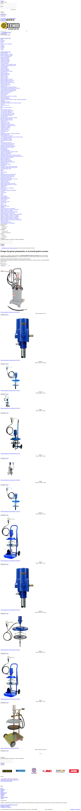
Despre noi (3, 40)
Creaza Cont (3, 15)
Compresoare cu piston (5, 122)
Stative (2, 141)
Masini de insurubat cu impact (6, 54)
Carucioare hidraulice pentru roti (7, 144)
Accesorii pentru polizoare (6, 109)
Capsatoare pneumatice (5, 60)
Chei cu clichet (3, 195)
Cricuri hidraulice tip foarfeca (6, 140)
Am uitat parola (3, 13)
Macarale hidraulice (4, 149)
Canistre (2, 173)
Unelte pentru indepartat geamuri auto (8, 65)
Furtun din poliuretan (5, 97)
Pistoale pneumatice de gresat (6, 81)
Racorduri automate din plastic (7, 118)
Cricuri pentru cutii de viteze (6, 142)
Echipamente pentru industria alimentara (9, 87)
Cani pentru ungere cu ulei (6, 168)
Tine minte (13, 9)
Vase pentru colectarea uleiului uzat (8, 176)
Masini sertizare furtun (5, 134)
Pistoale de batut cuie (5, 62)
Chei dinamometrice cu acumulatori (8, 223)
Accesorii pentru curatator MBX (7, 110)
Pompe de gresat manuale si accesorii (8, 183)
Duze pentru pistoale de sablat (6, 115)
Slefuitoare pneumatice (5, 74)
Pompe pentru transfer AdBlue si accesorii (9, 178)
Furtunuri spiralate (4, 93)
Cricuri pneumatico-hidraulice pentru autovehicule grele (12, 136)
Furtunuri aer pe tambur (5, 92)
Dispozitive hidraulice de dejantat (7, 147)
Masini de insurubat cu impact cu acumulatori (10, 209)
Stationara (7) (4, 226)
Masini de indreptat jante (5, 159)
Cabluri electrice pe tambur (6, 222)
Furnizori (2, 47)
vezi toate (2, 245)
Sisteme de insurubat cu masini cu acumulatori (10, 216)
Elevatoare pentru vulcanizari (6, 160)
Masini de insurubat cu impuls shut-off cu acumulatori (11, 214)
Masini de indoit (4, 85)
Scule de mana (3, 189)
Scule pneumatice (4, 53)
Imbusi (2, 194)
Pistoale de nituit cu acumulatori (7, 210)
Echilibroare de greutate (5, 101)
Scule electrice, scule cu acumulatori (8, 208)
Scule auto (3, 191)
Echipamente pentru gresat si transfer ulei (9, 167)
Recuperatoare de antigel (5, 164)
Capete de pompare (4, 129)
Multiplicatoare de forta (5, 198)
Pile (1, 108)
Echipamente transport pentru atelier (8, 161)
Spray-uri (2, 169)
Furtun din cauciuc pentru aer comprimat (9, 96)
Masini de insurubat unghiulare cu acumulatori (10, 218)
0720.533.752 (3, 20)
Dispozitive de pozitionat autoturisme (8, 146)
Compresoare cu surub (5, 130)
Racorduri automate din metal (6, 119)
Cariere (2, 48)
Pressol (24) (4, 236)
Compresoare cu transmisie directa (7, 124)
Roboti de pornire (4, 163)
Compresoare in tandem (5, 126)
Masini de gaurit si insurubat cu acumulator (9, 211)
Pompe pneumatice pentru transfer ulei (8, 174)
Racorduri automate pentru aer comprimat (9, 117)
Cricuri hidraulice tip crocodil (6, 135)
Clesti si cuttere (4, 202)
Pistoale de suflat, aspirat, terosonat (7, 82)
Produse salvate (4, 33)
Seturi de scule (3, 205)
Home (2, 39)
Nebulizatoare (3, 165)
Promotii (2, 41)
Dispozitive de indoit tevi (6, 153)
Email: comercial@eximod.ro (6, 781)
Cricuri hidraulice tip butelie (6, 138)
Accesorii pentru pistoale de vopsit (7, 114)
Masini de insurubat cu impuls (6, 55)
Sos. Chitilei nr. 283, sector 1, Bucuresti (9, 778)
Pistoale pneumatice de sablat (6, 79)
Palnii (2, 170)
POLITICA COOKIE (5, 806)
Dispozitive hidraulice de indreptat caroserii (9, 151)
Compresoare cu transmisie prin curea (8, 125)
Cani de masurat (4, 172)
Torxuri (2, 193)
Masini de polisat (4, 75)
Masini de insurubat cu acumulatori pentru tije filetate (11, 219)
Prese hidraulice (4, 148)
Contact (2, 49)
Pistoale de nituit (4, 72)
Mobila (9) (4, 228)
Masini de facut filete (5, 58)
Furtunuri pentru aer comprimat (7, 91)
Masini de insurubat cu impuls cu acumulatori (10, 215)
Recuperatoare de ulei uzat (6, 177)
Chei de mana (3, 200)
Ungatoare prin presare (5, 182)
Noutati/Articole (4, 792)
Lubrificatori (3, 186)
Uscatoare (2, 132)
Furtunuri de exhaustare (5, 98)
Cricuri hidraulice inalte (5, 150)
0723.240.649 (3, 18)
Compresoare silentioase (5, 127)
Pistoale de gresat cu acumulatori (7, 187)
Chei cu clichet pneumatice (6, 56)
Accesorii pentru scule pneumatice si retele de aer (10, 88)
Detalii (7, 314)
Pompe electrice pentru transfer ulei (8, 175)
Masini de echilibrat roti (5, 158)
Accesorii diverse (4, 116)
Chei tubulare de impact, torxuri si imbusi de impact (11, 102)
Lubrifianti (3, 100)
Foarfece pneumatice (5, 68)
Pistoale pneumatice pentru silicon (7, 80)
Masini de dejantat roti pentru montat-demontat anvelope (12, 156)
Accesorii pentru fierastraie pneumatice (8, 90)
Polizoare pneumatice (5, 73)
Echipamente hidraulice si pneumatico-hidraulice (10, 133)
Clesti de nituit (3, 192)
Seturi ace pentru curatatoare (6, 107)
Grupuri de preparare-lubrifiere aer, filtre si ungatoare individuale (13, 99)
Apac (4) (4, 235)
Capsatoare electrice (4, 220)
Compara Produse (4, 797)
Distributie (3, 46)
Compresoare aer (4, 121)
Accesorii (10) (5, 231)
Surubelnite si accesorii (5, 201)
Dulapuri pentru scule (5, 206)
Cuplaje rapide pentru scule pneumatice (8, 89)
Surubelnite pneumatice (5, 59)
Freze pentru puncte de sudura (7, 71)
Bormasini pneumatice (5, 57)
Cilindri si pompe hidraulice (6, 152)
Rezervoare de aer (4, 131)
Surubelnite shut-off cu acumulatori (8, 212)
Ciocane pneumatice (5, 63)
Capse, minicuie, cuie (5, 105)
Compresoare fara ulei (5, 123)
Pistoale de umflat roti (5, 83)
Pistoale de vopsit (4, 77)
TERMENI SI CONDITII (6, 807)
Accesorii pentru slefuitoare (6, 112)
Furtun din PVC (4, 95)
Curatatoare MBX (4, 66)
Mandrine (2, 104)
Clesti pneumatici (4, 67)
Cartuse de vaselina (4, 181)
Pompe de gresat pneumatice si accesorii (9, 184)
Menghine (3, 207)
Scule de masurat (4, 199)
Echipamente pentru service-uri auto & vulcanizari (11, 155)
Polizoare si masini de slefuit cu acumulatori (9, 217)
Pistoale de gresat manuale (6, 180)
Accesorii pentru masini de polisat (7, 113)
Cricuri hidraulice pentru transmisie (7, 143)
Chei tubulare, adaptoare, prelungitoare (8, 190)
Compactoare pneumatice (6, 84)
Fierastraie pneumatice (5, 70)
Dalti (1, 106)
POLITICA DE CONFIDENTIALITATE (9, 804)
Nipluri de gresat (4, 185)
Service (2, 42)
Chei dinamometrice (5, 197)
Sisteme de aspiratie (4, 76)
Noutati (2, 45)
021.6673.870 (3, 19)
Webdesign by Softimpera (75, 809)
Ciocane (2, 203)
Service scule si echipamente (6, 43)
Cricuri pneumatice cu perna (6, 139)
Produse (6, 32)
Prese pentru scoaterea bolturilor (7, 157)
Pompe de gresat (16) (6, 232)
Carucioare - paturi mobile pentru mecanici (9, 166)
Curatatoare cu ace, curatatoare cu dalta (8, 64)
